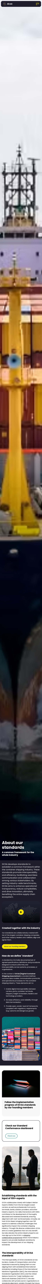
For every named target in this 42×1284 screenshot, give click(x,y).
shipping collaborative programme (16, 1236)
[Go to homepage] (8, 3)
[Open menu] (34, 3)
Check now (11, 1136)
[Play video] (21, 912)
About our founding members (14, 946)
